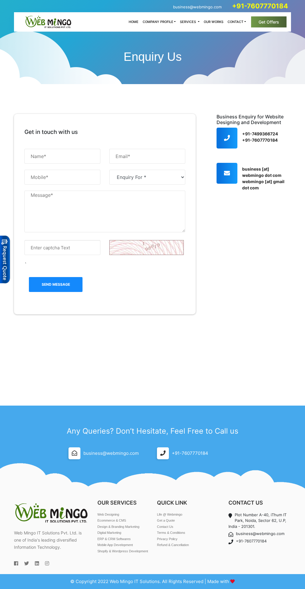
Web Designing (108, 514)
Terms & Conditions (171, 532)
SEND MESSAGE (56, 284)
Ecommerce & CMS (111, 520)
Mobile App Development (115, 545)
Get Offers (269, 21)
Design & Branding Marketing (118, 526)
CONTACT (235, 22)
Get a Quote (166, 520)
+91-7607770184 (190, 453)
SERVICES (188, 22)
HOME (134, 22)
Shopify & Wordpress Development (122, 551)
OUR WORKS (213, 22)
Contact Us (165, 526)
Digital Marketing (109, 532)
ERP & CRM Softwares (114, 539)
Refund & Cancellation (173, 545)
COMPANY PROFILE (158, 22)
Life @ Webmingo (169, 514)
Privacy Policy (167, 539)
